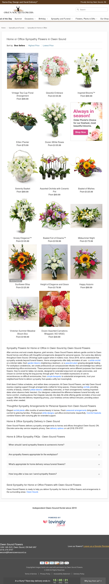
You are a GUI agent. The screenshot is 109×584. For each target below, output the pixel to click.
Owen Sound (32, 491)
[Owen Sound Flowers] (18, 10)
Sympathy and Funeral (16, 28)
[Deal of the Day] (86, 121)
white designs (48, 412)
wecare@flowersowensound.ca (13, 552)
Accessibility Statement (62, 574)
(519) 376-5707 (6, 549)
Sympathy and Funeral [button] (61, 18)
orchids (86, 386)
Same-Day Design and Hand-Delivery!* (20, 2)
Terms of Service (31, 574)
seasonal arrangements (76, 410)
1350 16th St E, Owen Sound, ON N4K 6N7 (18, 547)
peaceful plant (71, 362)
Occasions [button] (29, 18)
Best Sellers (19, 45)
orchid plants (19, 410)
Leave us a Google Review (96, 546)
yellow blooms (36, 389)
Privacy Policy (45, 574)
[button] (102, 572)
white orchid (95, 360)
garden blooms (34, 362)
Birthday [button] (42, 18)
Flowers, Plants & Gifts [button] (86, 18)
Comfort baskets (94, 412)
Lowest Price (48, 45)
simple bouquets (54, 376)
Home (3, 28)
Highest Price (33, 45)
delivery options (57, 428)
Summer (18, 18)
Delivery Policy (79, 574)
